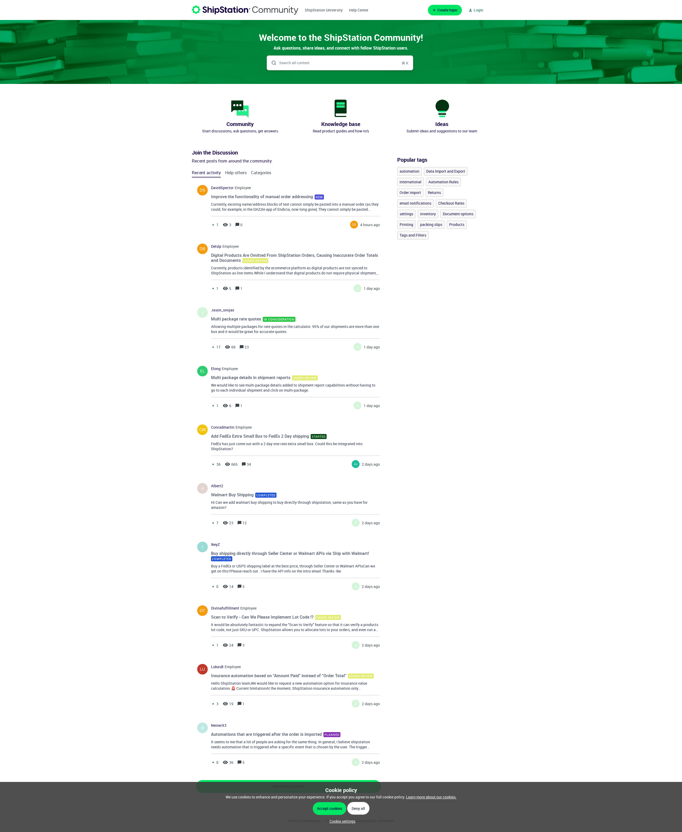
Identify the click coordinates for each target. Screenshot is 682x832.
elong (216, 369)
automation (409, 171)
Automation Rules (443, 181)
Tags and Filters (413, 235)
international (410, 181)
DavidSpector (222, 188)
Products (456, 224)
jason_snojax (222, 310)
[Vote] (213, 224)
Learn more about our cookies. (431, 796)
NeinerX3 (218, 725)
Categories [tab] (261, 173)
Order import (410, 192)
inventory (428, 213)
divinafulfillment (225, 608)
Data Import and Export (445, 171)
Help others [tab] (236, 173)
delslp (216, 246)
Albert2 (217, 486)
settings (406, 213)
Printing (406, 224)
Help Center (358, 10)
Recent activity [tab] (206, 173)
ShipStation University (324, 10)
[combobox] (340, 62)
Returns (434, 192)
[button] (341, 821)
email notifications (415, 203)
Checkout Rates (451, 203)
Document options (458, 213)
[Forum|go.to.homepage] (245, 10)
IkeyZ (215, 544)
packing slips (431, 224)
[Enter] (272, 62)
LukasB (217, 667)
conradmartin (222, 427)
